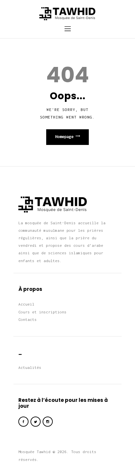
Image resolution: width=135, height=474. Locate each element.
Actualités (29, 367)
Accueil (26, 304)
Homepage (64, 136)
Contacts (27, 319)
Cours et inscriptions (42, 312)
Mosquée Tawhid (34, 452)
